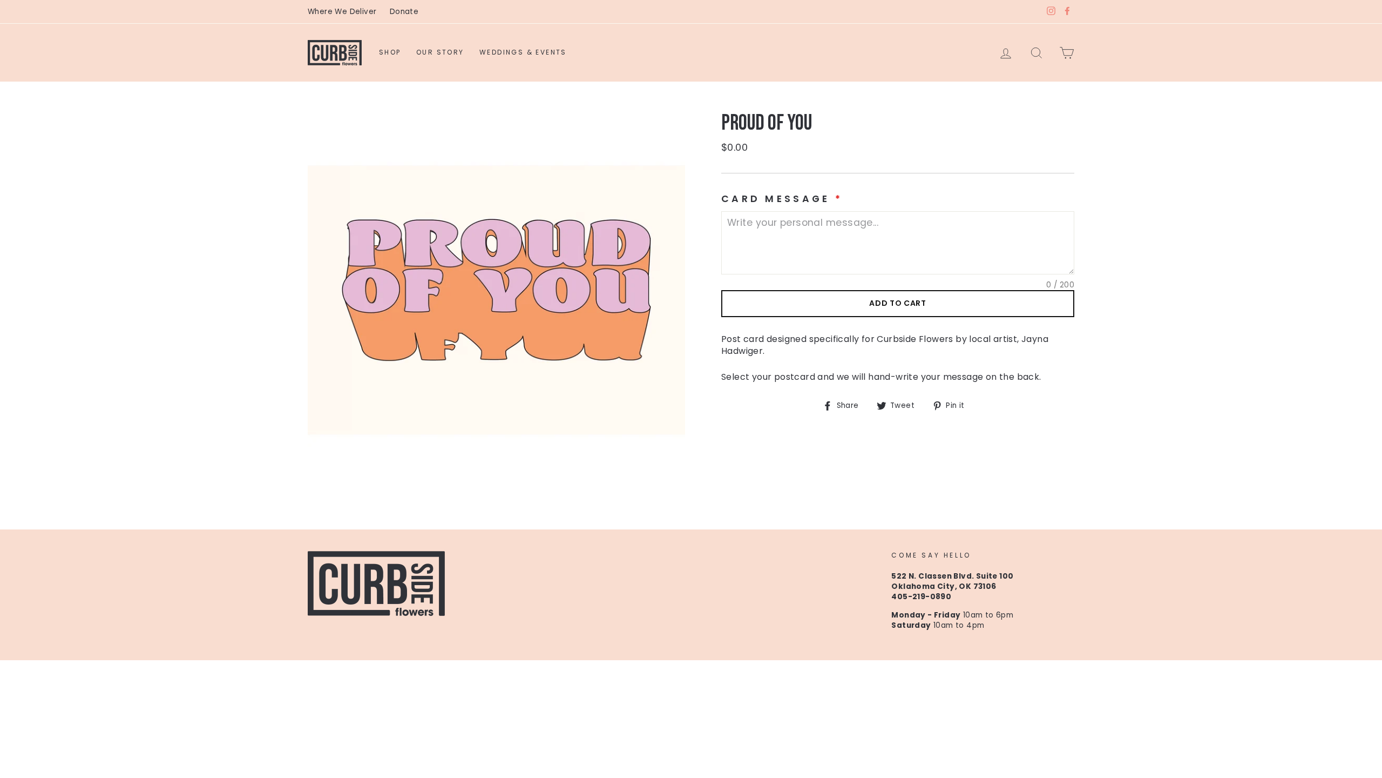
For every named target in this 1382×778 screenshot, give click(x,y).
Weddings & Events (523, 52)
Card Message (782, 198)
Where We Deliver (342, 11)
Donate (404, 11)
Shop (390, 52)
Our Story (440, 52)
